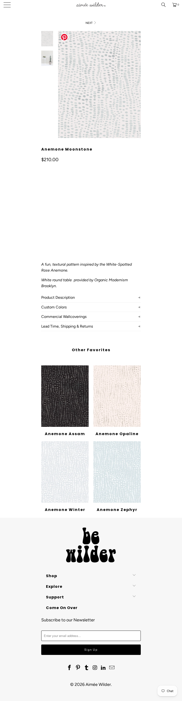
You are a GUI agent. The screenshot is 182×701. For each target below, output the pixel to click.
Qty (43, 222)
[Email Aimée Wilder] (111, 668)
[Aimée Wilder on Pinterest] (78, 668)
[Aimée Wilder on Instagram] (95, 668)
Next (89, 23)
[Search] (165, 5)
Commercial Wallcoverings (63, 316)
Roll (47, 208)
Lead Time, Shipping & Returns (67, 326)
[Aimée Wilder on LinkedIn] (103, 668)
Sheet (63, 208)
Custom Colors (54, 307)
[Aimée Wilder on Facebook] (69, 668)
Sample (81, 208)
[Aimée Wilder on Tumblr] (86, 668)
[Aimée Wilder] (91, 4)
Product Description (58, 297)
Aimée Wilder (98, 684)
